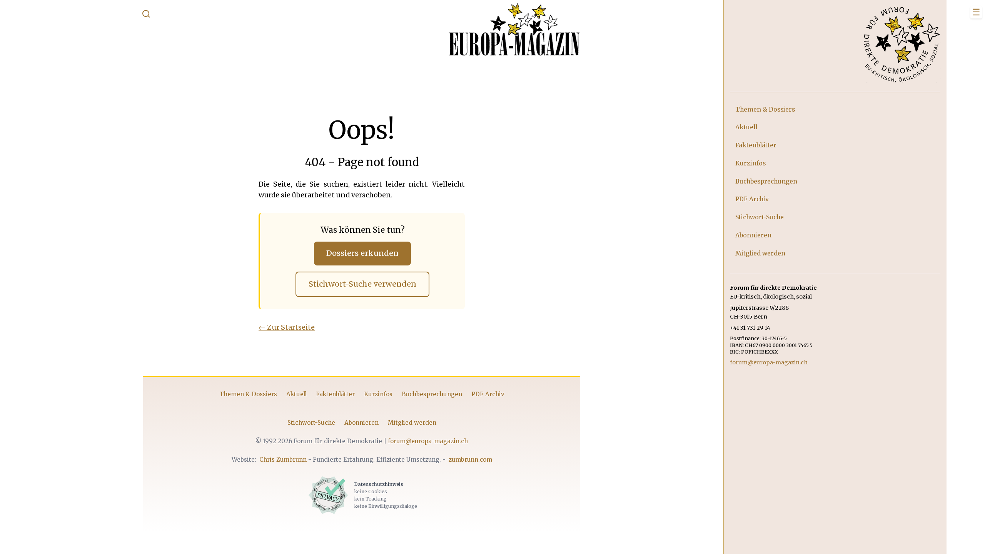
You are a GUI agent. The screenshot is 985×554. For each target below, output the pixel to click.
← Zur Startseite (287, 327)
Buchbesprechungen (432, 394)
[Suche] (146, 15)
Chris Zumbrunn (283, 459)
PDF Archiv (487, 394)
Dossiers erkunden (362, 253)
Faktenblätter (335, 394)
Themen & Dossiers (248, 394)
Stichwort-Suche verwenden (362, 284)
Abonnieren (361, 422)
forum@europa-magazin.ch (428, 441)
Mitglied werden (412, 422)
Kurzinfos (378, 394)
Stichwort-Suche (311, 422)
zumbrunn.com (470, 459)
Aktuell (296, 394)
